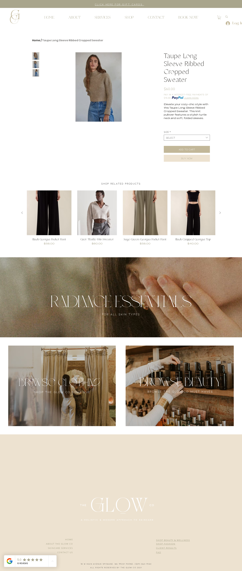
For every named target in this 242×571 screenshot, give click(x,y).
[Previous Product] (22, 213)
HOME (69, 539)
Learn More (191, 97)
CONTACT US (65, 552)
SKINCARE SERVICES (60, 548)
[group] (121, 219)
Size (167, 131)
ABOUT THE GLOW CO (59, 543)
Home (36, 40)
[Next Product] (220, 213)
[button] (15, 16)
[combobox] (187, 138)
